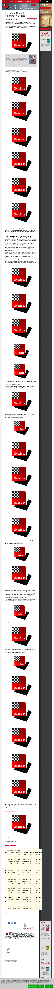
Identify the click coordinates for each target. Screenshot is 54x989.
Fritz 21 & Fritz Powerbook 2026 (45, 925)
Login (46, 1)
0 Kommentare (34, 18)
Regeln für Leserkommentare (10, 945)
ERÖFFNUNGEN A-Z (19, 1)
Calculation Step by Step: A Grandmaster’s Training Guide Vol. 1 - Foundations (45, 35)
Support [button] (28, 1)
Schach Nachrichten (15, 6)
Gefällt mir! (29, 18)
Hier (16, 982)
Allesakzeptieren (48, 986)
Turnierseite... (12, 28)
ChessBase (11, 932)
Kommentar (7, 952)
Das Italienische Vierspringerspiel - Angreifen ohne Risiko (45, 964)
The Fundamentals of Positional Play (45, 943)
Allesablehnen (40, 986)
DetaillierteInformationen (31, 986)
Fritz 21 (7, 55)
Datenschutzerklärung (16, 983)
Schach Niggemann (31, 928)
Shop (5, 1)
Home (11, 1)
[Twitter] (12, 922)
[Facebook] (8, 922)
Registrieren (16, 950)
